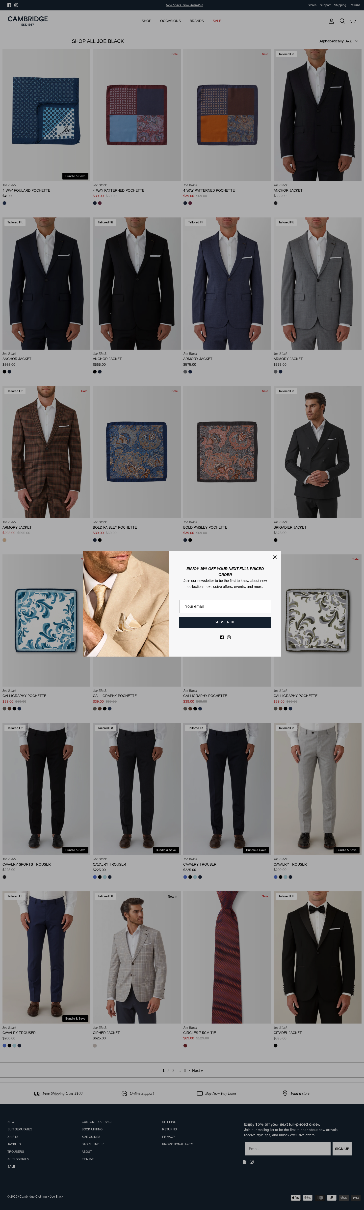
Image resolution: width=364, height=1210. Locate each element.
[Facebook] (222, 637)
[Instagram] (229, 637)
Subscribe (225, 622)
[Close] (274, 557)
